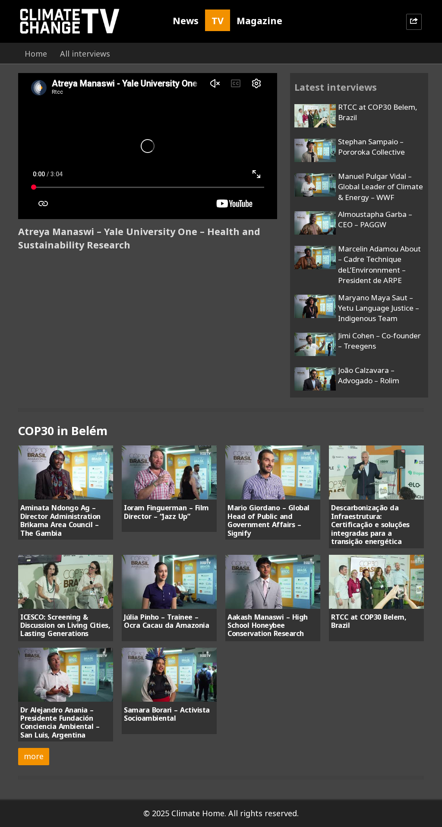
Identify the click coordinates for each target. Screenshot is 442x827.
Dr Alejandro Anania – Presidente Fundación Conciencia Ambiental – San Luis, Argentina (59, 722)
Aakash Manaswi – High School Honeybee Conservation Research (267, 625)
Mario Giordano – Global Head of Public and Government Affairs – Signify (268, 520)
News (186, 20)
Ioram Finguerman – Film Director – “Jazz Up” (166, 512)
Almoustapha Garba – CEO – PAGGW (375, 219)
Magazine (259, 20)
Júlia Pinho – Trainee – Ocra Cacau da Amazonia (166, 621)
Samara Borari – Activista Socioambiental (167, 714)
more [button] (34, 756)
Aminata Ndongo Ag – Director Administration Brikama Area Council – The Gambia (60, 520)
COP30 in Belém (62, 431)
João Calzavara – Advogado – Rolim (368, 375)
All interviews (85, 53)
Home (36, 53)
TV (218, 20)
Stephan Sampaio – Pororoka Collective (371, 147)
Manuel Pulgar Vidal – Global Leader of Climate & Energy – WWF (380, 186)
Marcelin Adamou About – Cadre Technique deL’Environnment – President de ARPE (379, 264)
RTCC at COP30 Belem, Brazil (368, 621)
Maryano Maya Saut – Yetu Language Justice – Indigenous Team (378, 308)
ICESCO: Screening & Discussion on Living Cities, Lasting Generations (65, 625)
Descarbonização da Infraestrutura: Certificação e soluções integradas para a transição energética (370, 524)
